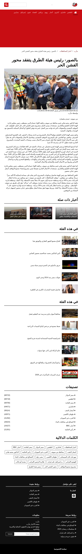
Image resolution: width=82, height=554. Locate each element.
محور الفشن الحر (51, 467)
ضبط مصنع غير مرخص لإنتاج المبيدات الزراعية (43, 326)
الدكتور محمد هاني (12, 452)
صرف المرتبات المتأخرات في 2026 (47, 375)
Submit (10, 534)
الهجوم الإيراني (71, 462)
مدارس (16, 12)
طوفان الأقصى (68, 414)
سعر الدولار (70, 395)
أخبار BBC (70, 426)
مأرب (76, 51)
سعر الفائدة (70, 403)
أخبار (51, 12)
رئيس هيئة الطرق (35, 467)
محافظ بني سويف (57, 452)
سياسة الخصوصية (60, 549)
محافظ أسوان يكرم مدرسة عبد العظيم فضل (44, 314)
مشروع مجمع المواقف (68, 467)
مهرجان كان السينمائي (68, 457)
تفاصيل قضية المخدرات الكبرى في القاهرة (45, 290)
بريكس (40, 12)
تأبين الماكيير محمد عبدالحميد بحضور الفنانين (44, 253)
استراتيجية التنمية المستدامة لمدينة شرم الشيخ (43, 338)
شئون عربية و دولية (67, 536)
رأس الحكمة (69, 429)
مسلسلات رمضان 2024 (65, 529)
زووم (46, 12)
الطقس (69, 12)
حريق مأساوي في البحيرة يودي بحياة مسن (45, 265)
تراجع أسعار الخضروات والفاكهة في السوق (45, 363)
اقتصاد (34, 12)
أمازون (56, 12)
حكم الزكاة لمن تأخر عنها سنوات (48, 350)
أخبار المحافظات (70, 447)
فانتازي (63, 12)
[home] (75, 12)
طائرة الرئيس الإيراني (36, 462)
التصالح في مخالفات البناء (65, 422)
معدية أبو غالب (21, 462)
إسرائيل (23, 12)
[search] (6, 5)
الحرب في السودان (67, 418)
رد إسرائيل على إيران (55, 462)
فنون (29, 12)
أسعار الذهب (69, 410)
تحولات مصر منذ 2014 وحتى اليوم (48, 277)
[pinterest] (74, 496)
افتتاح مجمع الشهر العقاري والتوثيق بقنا (46, 241)
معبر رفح (39, 457)
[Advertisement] (41, 31)
